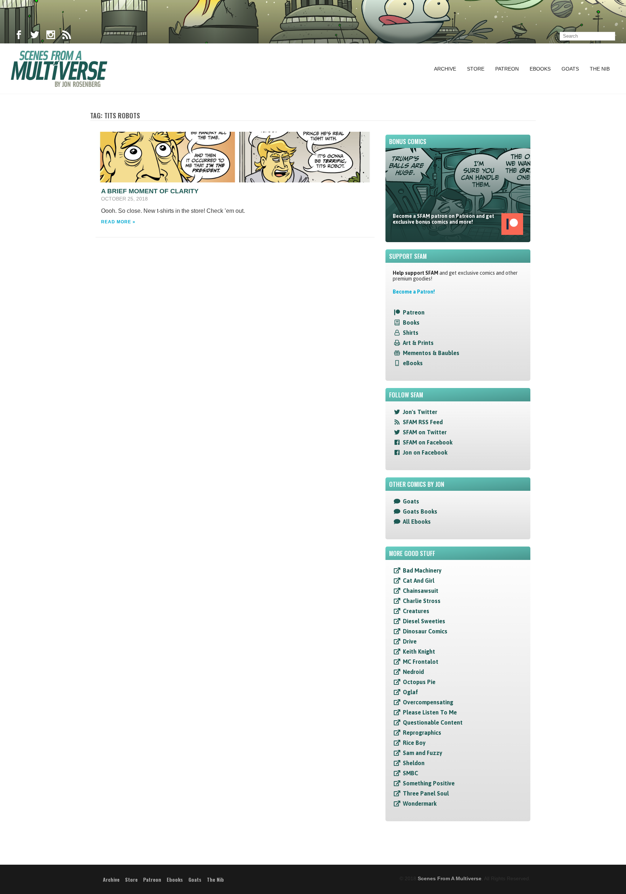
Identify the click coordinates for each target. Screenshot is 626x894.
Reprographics (422, 732)
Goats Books (420, 511)
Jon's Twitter (420, 412)
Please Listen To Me (430, 712)
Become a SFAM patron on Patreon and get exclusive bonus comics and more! (443, 219)
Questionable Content (433, 722)
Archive (445, 69)
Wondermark (420, 803)
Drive (410, 641)
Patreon (507, 69)
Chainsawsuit (420, 590)
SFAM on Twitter (425, 432)
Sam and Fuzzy (422, 753)
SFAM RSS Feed (423, 422)
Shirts (410, 332)
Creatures (416, 611)
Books (411, 322)
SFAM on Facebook (427, 442)
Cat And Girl (418, 580)
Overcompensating (428, 702)
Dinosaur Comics (425, 631)
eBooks (413, 363)
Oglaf (410, 692)
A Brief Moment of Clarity (150, 191)
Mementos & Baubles (431, 353)
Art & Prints (418, 343)
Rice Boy (414, 742)
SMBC (410, 773)
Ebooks (540, 69)
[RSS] (67, 36)
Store (475, 69)
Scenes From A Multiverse (449, 878)
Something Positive (429, 783)
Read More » (118, 221)
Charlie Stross (422, 601)
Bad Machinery (422, 570)
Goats (570, 69)
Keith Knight (419, 651)
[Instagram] (51, 36)
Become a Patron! (414, 292)
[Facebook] (19, 36)
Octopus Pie (419, 682)
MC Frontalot (420, 661)
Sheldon (414, 763)
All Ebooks (417, 521)
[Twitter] (35, 36)
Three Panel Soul (426, 793)
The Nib (600, 69)
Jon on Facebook (425, 452)
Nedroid (413, 672)
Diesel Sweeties (424, 621)
